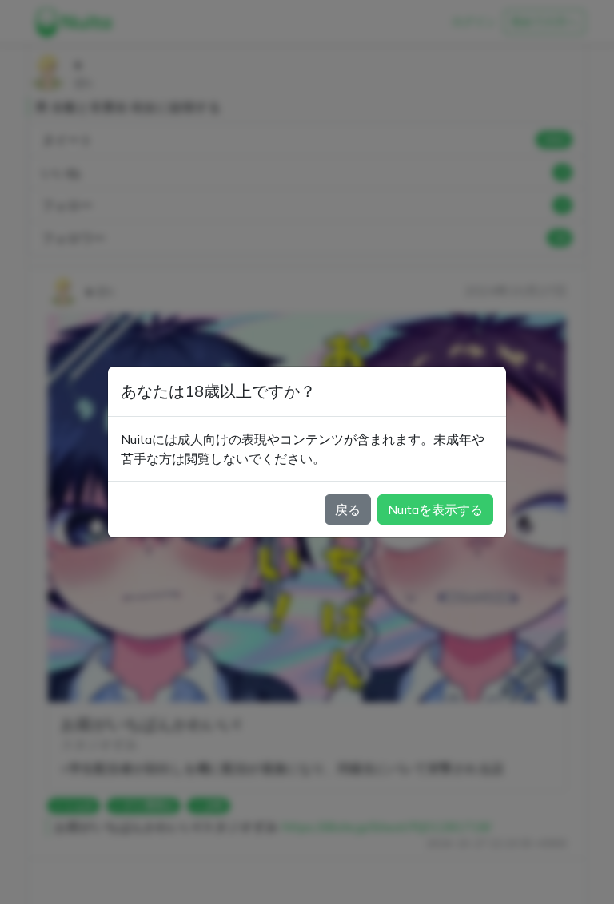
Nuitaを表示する (435, 509)
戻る (348, 509)
